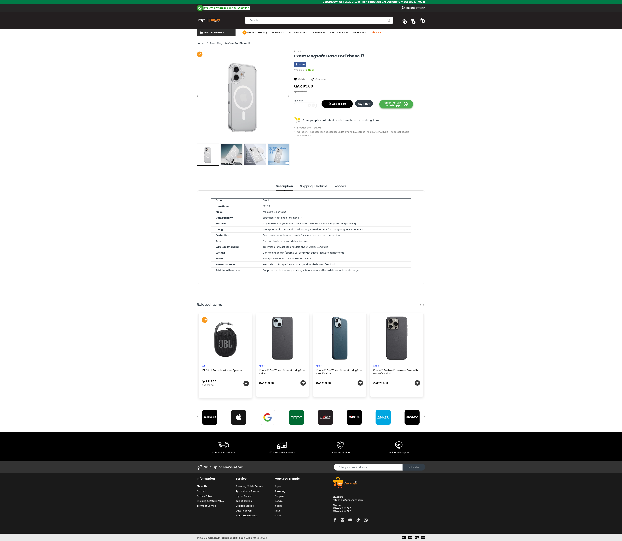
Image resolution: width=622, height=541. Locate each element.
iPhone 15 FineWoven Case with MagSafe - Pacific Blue (339, 372)
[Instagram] (343, 521)
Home (200, 43)
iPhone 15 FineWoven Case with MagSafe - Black (282, 372)
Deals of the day (257, 32)
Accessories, (317, 132)
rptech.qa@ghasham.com (348, 500)
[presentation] (420, 305)
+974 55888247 (342, 508)
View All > (377, 32)
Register (410, 7)
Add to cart (339, 103)
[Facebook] (335, 521)
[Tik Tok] (358, 521)
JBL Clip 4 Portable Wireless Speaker (222, 370)
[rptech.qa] (208, 20)
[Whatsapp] (366, 521)
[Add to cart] (303, 383)
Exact (297, 51)
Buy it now (364, 104)
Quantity (298, 100)
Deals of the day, (365, 132)
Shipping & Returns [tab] (313, 186)
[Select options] (246, 383)
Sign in (421, 7)
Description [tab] (284, 186)
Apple (262, 365)
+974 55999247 (342, 511)
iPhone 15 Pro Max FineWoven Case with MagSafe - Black (395, 372)
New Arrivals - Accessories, (390, 132)
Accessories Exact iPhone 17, (340, 132)
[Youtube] (350, 521)
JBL (203, 365)
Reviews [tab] (340, 186)
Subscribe (413, 467)
